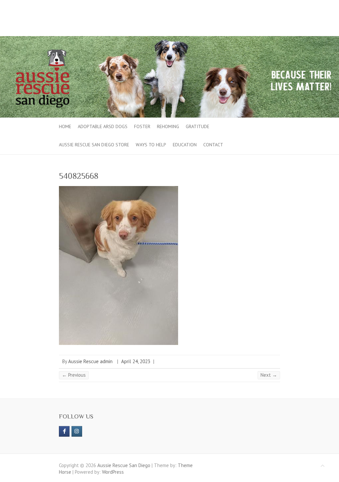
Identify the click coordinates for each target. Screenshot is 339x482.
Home (65, 126)
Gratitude (197, 126)
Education (185, 145)
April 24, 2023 (135, 361)
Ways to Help (151, 145)
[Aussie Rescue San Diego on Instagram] (77, 431)
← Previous (74, 375)
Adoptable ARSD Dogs (102, 126)
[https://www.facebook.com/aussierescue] (64, 431)
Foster (142, 126)
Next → (269, 375)
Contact (213, 145)
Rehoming (168, 126)
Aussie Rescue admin (90, 361)
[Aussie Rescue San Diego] (169, 39)
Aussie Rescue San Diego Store (94, 145)
